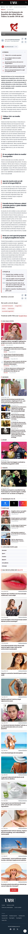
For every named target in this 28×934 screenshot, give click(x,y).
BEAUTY (11, 7)
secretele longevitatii (7, 311)
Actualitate (6, 358)
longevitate (18, 306)
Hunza (3, 308)
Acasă (4, 7)
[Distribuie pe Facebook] (25, 39)
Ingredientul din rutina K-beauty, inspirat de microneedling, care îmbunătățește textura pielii (14, 832)
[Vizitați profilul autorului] (2, 40)
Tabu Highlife (11, 918)
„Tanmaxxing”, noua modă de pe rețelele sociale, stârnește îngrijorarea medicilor (13, 859)
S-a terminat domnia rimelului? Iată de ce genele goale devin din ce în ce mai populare (14, 726)
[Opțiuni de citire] (25, 931)
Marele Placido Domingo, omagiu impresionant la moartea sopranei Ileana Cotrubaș (18, 417)
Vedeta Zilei (4, 920)
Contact (3, 905)
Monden (6, 372)
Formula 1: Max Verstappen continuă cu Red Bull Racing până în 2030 (13, 463)
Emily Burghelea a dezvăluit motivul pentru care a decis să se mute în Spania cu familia (15, 349)
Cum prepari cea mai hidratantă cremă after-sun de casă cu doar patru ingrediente (13, 804)
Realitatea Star (22, 915)
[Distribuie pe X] (25, 42)
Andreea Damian (14, 40)
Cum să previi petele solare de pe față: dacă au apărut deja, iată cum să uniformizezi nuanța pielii (15, 284)
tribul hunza (11, 308)
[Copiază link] (22, 39)
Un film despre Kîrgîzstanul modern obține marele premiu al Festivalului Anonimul (14, 356)
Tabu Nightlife (19, 918)
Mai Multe (14, 890)
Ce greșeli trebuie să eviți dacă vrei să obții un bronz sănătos (12, 778)
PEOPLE (3, 345)
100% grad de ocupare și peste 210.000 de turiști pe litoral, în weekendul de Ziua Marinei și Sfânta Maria (15, 363)
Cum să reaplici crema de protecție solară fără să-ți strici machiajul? (15, 279)
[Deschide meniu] (2, 2)
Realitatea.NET (5, 915)
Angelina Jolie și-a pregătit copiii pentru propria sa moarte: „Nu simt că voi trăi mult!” (13, 343)
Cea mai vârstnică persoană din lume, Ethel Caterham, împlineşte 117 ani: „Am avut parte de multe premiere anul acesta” (13, 401)
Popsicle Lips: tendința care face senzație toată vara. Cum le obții (15, 275)
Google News (23, 316)
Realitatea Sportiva (13, 915)
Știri (7, 7)
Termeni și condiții (10, 905)
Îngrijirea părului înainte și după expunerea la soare (11, 700)
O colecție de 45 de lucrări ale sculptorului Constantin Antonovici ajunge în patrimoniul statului (18, 424)
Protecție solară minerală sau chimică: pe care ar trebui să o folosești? (13, 885)
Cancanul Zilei (4, 918)
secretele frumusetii (7, 306)
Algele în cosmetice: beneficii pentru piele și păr (15, 289)
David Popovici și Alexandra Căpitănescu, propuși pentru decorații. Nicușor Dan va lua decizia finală (18, 409)
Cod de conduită (18, 907)
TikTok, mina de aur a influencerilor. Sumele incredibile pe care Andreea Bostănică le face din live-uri (14, 370)
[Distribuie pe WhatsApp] (22, 42)
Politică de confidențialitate (7, 907)
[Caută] (26, 2)
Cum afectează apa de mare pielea (12, 753)
